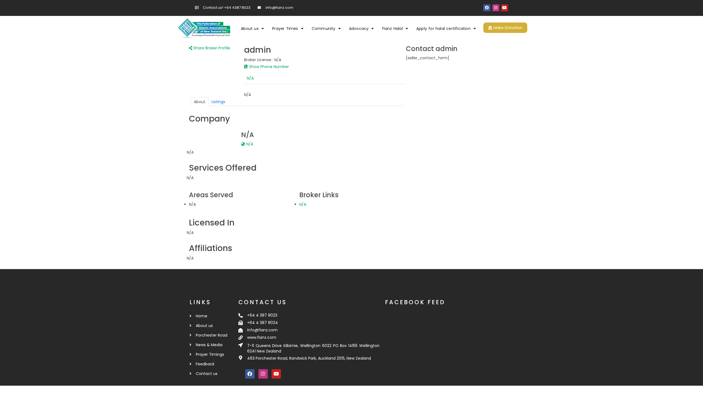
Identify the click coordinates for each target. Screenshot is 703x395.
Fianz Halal (392, 28)
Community (324, 28)
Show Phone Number (268, 66)
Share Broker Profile (211, 48)
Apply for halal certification (443, 28)
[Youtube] (504, 7)
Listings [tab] (218, 102)
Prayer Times (285, 28)
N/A (250, 78)
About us (250, 28)
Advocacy (359, 28)
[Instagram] (495, 7)
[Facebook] (486, 7)
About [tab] (199, 102)
